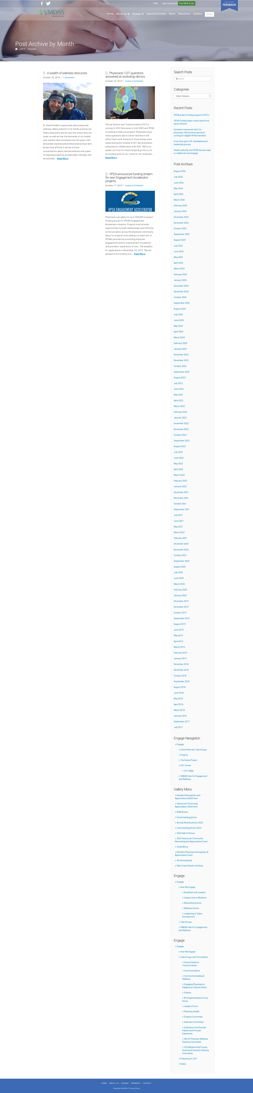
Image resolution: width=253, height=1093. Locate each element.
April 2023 (178, 400)
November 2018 (181, 670)
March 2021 (179, 532)
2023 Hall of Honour (186, 833)
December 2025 (181, 217)
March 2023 (179, 406)
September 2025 (181, 234)
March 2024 (179, 337)
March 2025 (179, 268)
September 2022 (181, 440)
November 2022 (181, 429)
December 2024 (181, 286)
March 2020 (179, 584)
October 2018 (180, 676)
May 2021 (178, 527)
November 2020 (181, 549)
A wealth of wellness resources (67, 73)
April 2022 (178, 469)
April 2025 (178, 263)
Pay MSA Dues (186, 3)
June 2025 (179, 251)
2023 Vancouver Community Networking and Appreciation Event (191, 840)
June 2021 (179, 521)
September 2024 (181, 303)
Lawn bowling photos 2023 (189, 828)
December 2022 (181, 423)
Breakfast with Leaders (195, 892)
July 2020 (178, 572)
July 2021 (178, 515)
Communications (192, 971)
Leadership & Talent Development (192, 915)
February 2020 (180, 590)
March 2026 (179, 200)
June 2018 (179, 693)
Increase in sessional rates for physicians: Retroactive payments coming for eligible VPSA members (190, 132)
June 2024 (179, 320)
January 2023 (180, 418)
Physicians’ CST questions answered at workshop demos (125, 74)
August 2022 (180, 446)
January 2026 (180, 211)
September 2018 (181, 681)
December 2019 (181, 601)
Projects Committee (193, 1017)
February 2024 (180, 343)
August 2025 (180, 240)
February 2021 (180, 538)
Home (104, 1083)
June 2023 (179, 389)
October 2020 (180, 555)
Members (135, 1083)
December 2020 (181, 544)
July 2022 (178, 452)
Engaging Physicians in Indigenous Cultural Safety (194, 986)
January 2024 (180, 349)
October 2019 (180, 613)
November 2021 (181, 498)
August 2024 (180, 309)
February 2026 (180, 205)
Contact (147, 1083)
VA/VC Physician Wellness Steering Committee (195, 1040)
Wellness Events (191, 908)
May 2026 (178, 188)
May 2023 (178, 395)
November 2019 (181, 607)
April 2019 (178, 641)
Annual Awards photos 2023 (190, 822)
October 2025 (180, 228)
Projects (184, 755)
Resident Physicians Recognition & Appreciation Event (191, 853)
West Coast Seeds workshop (190, 865)
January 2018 (180, 716)
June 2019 (179, 630)
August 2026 (180, 171)
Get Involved (170, 3)
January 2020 (180, 595)
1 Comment (69, 77)
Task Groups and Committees (194, 957)
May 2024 (178, 326)
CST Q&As (189, 771)
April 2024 (178, 331)
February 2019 (180, 653)
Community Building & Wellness (193, 977)
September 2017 (181, 721)
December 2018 (181, 664)
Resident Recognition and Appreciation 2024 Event (187, 797)
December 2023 (181, 354)
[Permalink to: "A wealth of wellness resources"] (68, 101)
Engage (180, 744)
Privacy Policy (134, 1088)
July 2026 (178, 177)
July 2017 (178, 727)
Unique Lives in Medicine (195, 898)
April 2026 (178, 194)
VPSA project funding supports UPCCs (191, 115)
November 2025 (181, 223)
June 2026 (179, 183)
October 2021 (180, 504)
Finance (187, 992)
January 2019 (180, 658)
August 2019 (180, 624)
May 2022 (178, 463)
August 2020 (180, 567)
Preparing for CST (188, 1058)
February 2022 (180, 481)
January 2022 (180, 486)
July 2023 (178, 383)
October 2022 (180, 435)
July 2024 (178, 314)
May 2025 (178, 257)
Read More (63, 158)
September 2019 (181, 618)
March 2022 (179, 475)
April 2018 (178, 704)
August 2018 (180, 687)
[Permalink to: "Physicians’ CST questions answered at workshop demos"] (130, 102)
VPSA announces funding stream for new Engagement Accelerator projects (129, 177)
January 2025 (180, 280)
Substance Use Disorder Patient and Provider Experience (194, 1030)
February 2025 (180, 274)
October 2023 (180, 366)
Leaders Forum (191, 1006)
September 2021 (181, 509)
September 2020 (181, 561)
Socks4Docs (182, 847)
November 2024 (181, 291)
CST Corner (185, 765)
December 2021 (181, 492)
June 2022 (179, 458)
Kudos (183, 1064)
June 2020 (179, 578)
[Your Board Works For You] (51, 13)
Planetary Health (191, 1011)
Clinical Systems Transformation (190, 964)
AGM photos (182, 812)
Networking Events (192, 903)
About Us (114, 1083)
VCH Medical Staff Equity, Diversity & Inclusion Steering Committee (195, 1050)
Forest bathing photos (187, 817)
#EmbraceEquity (184, 860)
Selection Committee (194, 1022)
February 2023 (180, 412)
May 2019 (178, 635)
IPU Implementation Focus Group (195, 999)
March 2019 (179, 647)
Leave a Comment (134, 81)
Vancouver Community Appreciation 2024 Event (186, 805)
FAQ (155, 3)
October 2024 (180, 297)
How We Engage (187, 887)
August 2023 (180, 377)
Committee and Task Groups (193, 749)
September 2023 (181, 372)
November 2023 (181, 360)
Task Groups (186, 922)
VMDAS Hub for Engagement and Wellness (193, 777)
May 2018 (178, 698)
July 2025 (178, 246)
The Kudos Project (188, 760)
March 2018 (179, 710)
